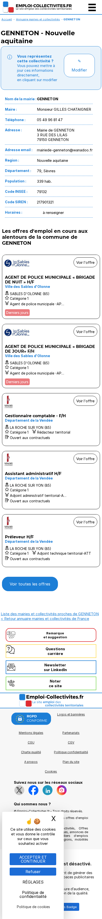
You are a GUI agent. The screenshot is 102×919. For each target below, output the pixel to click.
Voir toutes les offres (30, 583)
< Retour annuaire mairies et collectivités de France (45, 618)
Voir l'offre (85, 262)
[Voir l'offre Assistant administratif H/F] (51, 480)
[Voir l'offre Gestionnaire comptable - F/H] (51, 419)
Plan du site (71, 762)
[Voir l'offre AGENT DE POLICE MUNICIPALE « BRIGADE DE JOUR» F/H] (51, 356)
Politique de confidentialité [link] (33, 894)
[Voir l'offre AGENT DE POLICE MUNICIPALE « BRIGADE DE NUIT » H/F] (51, 287)
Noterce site (55, 683)
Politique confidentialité (71, 752)
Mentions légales (31, 733)
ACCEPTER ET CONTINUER (33, 859)
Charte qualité (31, 752)
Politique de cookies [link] (33, 907)
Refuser (33, 871)
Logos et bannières (71, 714)
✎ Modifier (79, 65)
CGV (71, 742)
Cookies (51, 771)
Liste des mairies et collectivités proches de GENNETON (50, 614)
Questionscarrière (55, 651)
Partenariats (70, 733)
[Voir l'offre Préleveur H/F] (51, 540)
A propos (31, 762)
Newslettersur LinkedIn (55, 667)
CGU (31, 742)
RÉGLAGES (33, 882)
